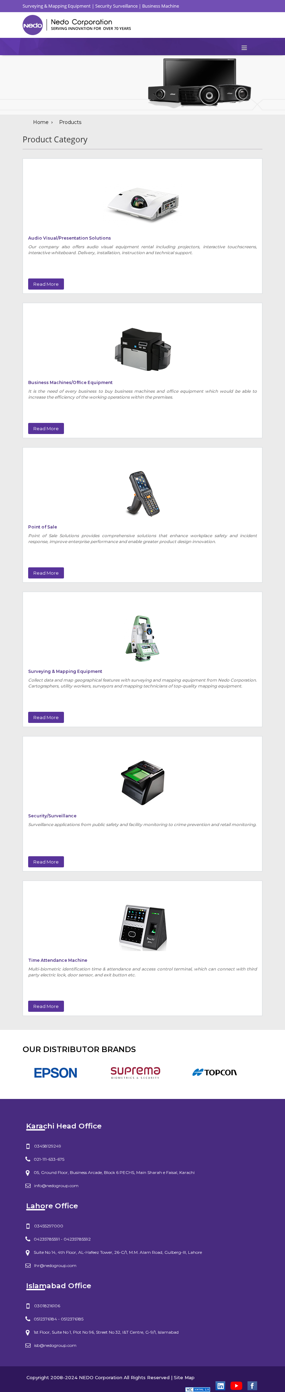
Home (41, 122)
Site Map (184, 1377)
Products (70, 122)
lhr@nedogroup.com (55, 1265)
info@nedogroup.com (56, 1185)
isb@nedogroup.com (55, 1345)
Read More (46, 284)
